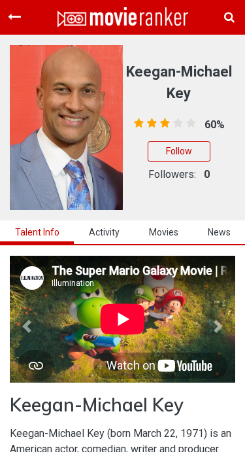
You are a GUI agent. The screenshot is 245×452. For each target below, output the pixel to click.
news (219, 232)
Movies (163, 232)
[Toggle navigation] (14, 17)
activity (104, 232)
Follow (179, 151)
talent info (37, 232)
